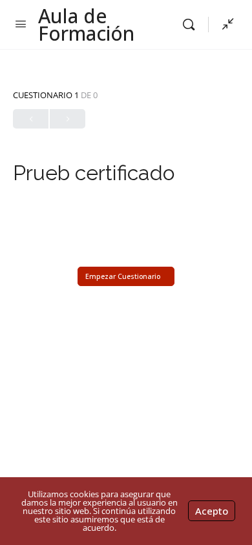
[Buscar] (192, 24)
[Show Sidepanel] (225, 24)
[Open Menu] (20, 23)
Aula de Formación (86, 24)
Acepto (211, 510)
